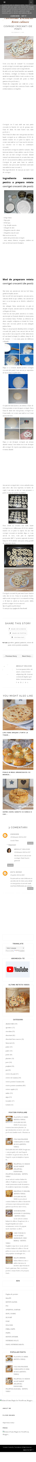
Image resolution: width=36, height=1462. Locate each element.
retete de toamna (12, 1078)
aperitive (11, 642)
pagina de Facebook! (20, 608)
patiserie (23, 642)
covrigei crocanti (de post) (18, 186)
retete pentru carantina (20, 645)
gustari (17, 642)
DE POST (9, 1317)
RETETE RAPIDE (11, 1302)
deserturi (9, 1035)
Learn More (15, 16)
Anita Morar (16, 872)
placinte (8, 1058)
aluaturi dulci (10, 1024)
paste (7, 1051)
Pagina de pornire (12, 1294)
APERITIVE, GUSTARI (13, 1310)
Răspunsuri (12, 845)
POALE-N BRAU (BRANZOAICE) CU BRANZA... (16, 773)
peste (8, 1055)
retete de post (11, 1074)
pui (7, 1070)
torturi (8, 1105)
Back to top (27, 1450)
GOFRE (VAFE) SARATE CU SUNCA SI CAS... (17, 813)
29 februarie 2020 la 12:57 (22, 852)
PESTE (8, 1333)
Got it (24, 16)
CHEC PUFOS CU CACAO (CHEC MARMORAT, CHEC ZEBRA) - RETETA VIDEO (16, 1238)
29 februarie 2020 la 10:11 (18, 837)
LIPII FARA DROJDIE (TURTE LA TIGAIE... (15, 734)
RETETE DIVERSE (12, 1337)
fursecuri (9, 1043)
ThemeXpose (17, 1447)
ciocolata (9, 1031)
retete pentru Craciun (13, 1082)
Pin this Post (19, 637)
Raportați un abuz (8, 1423)
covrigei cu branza (18, 74)
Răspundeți (30, 843)
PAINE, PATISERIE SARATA (15, 1344)
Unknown (14, 834)
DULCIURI (9, 1325)
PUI (7, 1306)
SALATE (8, 1298)
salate (8, 1093)
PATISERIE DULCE (12, 1340)
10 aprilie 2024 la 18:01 (17, 875)
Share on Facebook (18, 629)
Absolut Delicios (24, 666)
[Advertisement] (18, 108)
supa (7, 1097)
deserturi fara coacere (13, 1039)
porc (7, 1062)
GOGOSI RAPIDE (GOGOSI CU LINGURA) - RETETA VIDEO (22, 1213)
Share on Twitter (19, 633)
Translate (21, 951)
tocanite (8, 1101)
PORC (8, 1321)
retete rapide (10, 1089)
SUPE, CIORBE (11, 1314)
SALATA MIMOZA (20, 1258)
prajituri (8, 1066)
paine (8, 1047)
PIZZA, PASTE (10, 1329)
